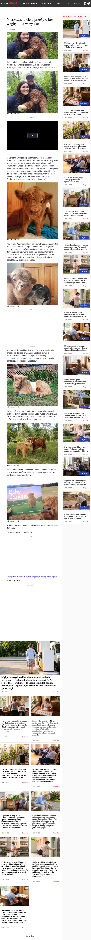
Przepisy (60, 3)
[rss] (85, 3)
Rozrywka (47, 3)
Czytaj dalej (30, 936)
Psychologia (74, 3)
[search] (88, 3)
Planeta (10, 3)
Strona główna (30, 3)
